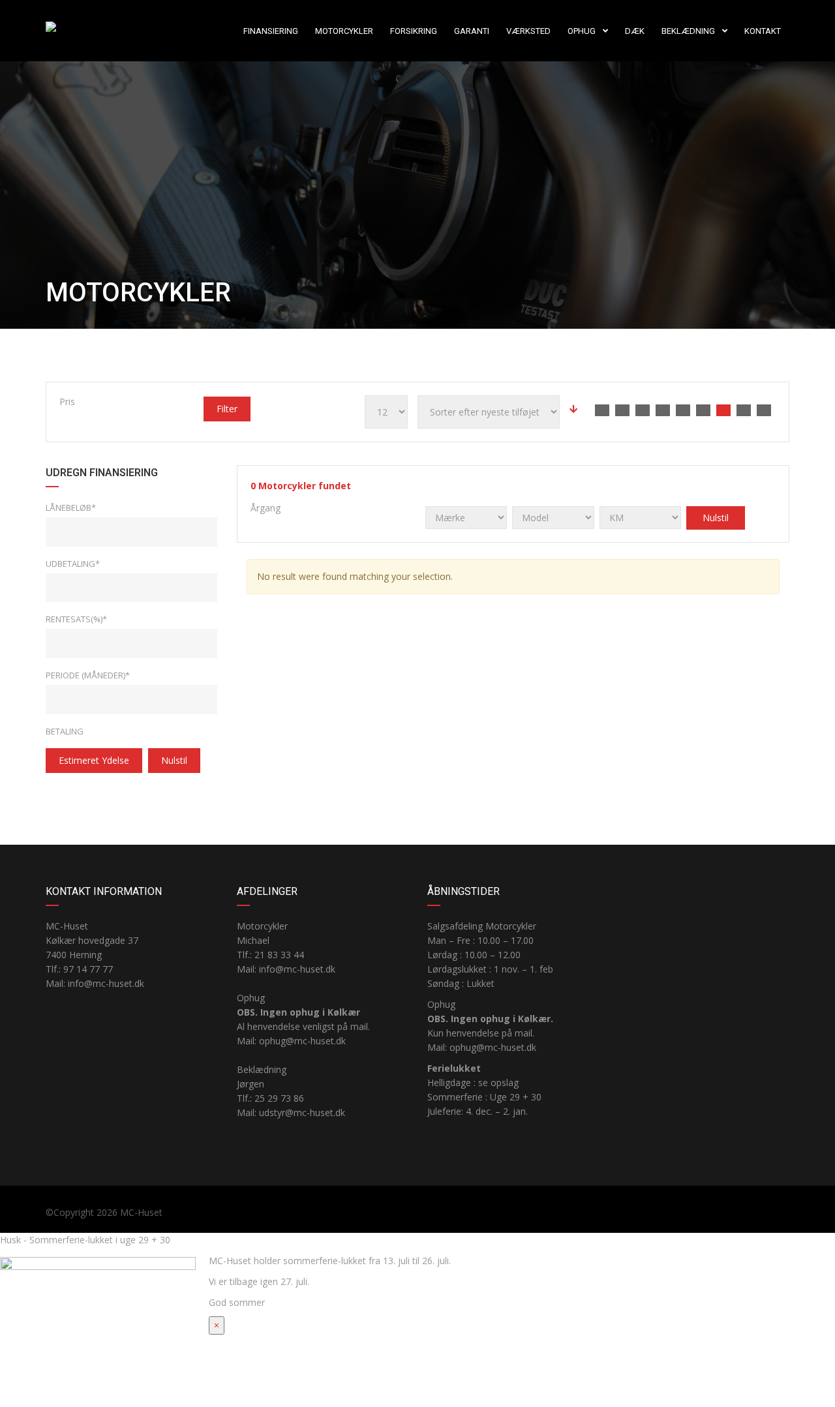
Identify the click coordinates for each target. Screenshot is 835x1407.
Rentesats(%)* (76, 619)
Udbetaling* (73, 563)
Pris (67, 401)
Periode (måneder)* (88, 675)
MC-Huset (141, 1212)
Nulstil (174, 760)
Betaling (65, 731)
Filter (227, 408)
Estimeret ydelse (94, 760)
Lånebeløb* (71, 507)
